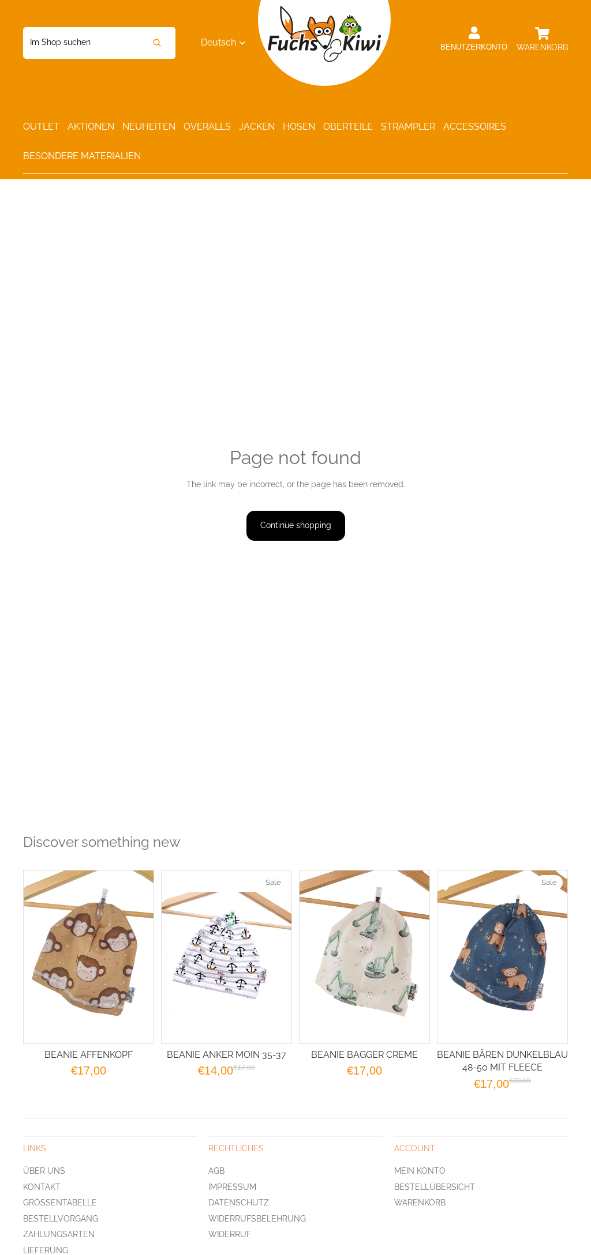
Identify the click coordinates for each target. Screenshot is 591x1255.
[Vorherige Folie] (314, 957)
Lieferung (45, 1250)
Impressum (232, 1186)
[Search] (157, 43)
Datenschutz (238, 1202)
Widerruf (229, 1234)
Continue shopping (295, 525)
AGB (216, 1170)
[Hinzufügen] (273, 1025)
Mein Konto (420, 1170)
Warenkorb (420, 1202)
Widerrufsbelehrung (257, 1218)
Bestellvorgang (60, 1218)
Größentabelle (60, 1202)
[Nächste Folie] (414, 957)
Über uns (44, 1170)
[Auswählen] (135, 1025)
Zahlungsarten (59, 1234)
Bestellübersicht (434, 1186)
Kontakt (42, 1186)
